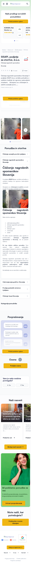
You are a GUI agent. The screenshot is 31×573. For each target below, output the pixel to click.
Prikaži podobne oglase (15, 21)
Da (10, 385)
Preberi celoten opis (6, 87)
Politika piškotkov (21, 558)
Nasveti (6, 552)
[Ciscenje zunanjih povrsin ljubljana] (11, 128)
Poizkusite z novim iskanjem (15, 522)
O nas (14, 552)
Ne (23, 385)
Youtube (14, 540)
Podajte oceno (15, 366)
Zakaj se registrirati (15, 547)
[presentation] (5, 130)
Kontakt (23, 552)
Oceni (25, 70)
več (20, 35)
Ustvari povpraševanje (13, 503)
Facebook (6, 540)
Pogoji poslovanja (9, 558)
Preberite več (7, 438)
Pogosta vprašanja (15, 560)
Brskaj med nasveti (15, 447)
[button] (14, 40)
